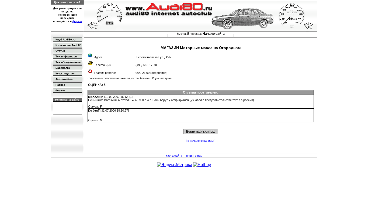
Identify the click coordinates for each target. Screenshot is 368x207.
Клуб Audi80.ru (65, 39)
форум (77, 21)
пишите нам (194, 155)
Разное (60, 84)
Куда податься (65, 73)
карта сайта (174, 155)
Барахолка (62, 67)
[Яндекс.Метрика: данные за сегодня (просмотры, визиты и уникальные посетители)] (174, 164)
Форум (60, 90)
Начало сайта (214, 34)
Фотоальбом (63, 79)
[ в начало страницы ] (200, 140)
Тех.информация (66, 56)
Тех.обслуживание (68, 62)
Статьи (60, 50)
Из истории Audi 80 (68, 45)
